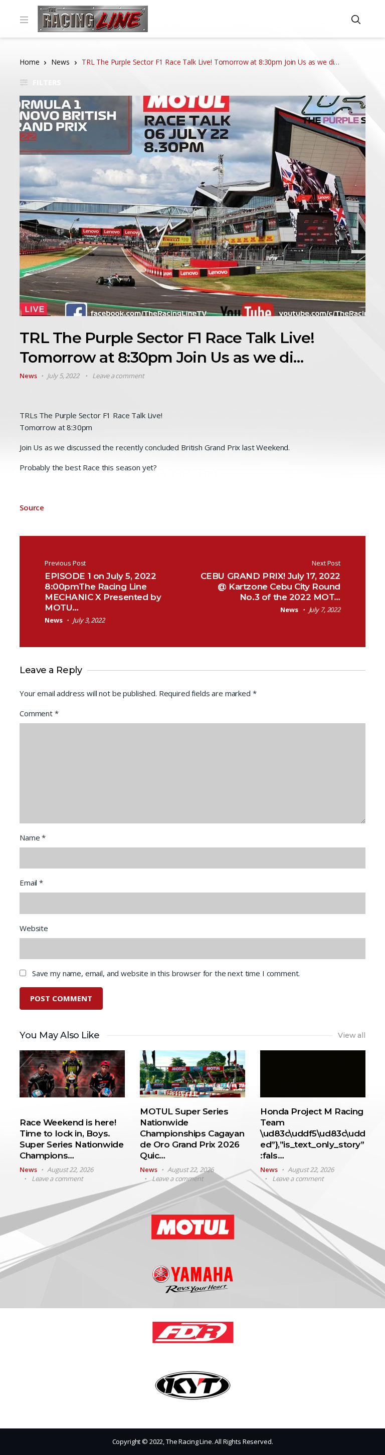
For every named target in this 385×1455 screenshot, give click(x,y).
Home (29, 62)
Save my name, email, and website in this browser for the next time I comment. (166, 973)
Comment (39, 713)
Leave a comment (118, 375)
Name (33, 837)
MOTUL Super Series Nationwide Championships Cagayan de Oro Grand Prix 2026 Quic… (192, 1133)
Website (34, 928)
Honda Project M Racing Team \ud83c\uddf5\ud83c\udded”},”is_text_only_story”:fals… (312, 1133)
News (60, 62)
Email (31, 883)
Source (32, 507)
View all (351, 1035)
